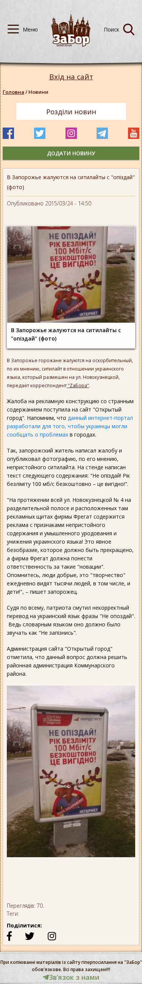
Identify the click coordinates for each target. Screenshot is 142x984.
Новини (38, 91)
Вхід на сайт (71, 77)
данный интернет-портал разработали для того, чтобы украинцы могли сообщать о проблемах (70, 426)
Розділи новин (71, 111)
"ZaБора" (78, 385)
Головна (13, 91)
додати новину (71, 153)
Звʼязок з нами (74, 977)
